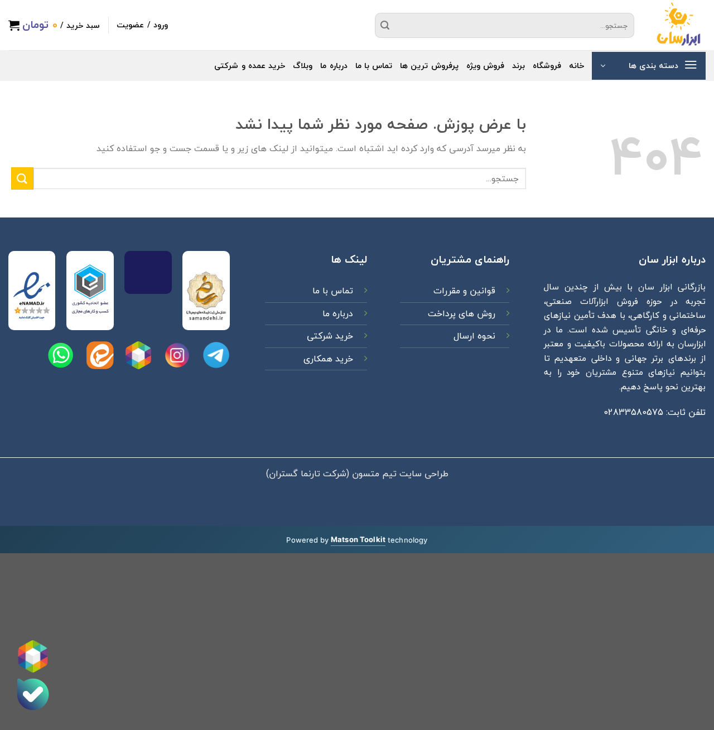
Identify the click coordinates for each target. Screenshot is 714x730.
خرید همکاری (328, 358)
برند (518, 65)
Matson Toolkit (358, 539)
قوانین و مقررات (463, 290)
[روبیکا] (33, 656)
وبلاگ (302, 65)
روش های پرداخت (460, 313)
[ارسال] (384, 25)
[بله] (33, 694)
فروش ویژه (485, 65)
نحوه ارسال (474, 336)
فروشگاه (547, 65)
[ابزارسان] (678, 25)
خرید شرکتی (330, 336)
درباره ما (333, 65)
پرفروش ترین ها (429, 65)
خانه (576, 65)
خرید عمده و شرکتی (249, 65)
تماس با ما (374, 65)
